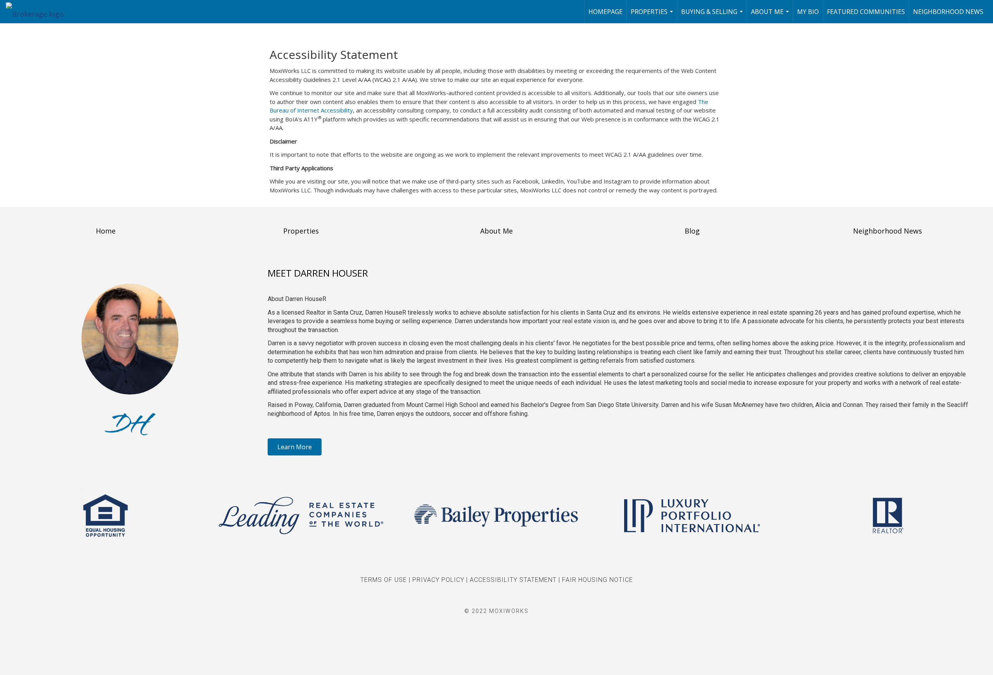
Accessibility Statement (513, 579)
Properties (653, 15)
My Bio (808, 11)
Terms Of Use (383, 579)
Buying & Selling (713, 15)
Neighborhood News (948, 11)
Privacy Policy (438, 579)
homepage (605, 11)
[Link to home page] (38, 11)
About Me (771, 15)
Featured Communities (866, 11)
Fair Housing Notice (597, 579)
